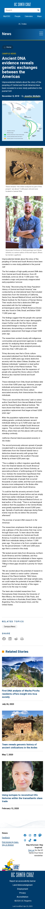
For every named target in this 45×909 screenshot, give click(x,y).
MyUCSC (6, 16)
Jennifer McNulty (32, 96)
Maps (39, 16)
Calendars (29, 16)
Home (8, 47)
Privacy (22, 893)
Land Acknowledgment (22, 885)
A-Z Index (22, 24)
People (17, 16)
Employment (22, 889)
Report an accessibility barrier (23, 881)
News (6, 34)
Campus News (9, 627)
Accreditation (22, 897)
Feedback (6, 838)
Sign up (31, 850)
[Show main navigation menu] (41, 33)
